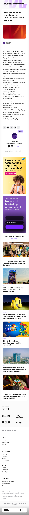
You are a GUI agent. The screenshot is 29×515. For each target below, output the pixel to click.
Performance (5, 460)
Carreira (4, 467)
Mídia (3, 463)
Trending (4, 454)
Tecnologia (5, 471)
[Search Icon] (20, 510)
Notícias (4, 440)
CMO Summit (5, 442)
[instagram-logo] (3, 430)
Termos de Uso (6, 483)
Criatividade (5, 469)
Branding (4, 458)
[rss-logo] (13, 430)
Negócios (4, 456)
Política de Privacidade (8, 481)
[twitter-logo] (5, 430)
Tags (3, 486)
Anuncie (4, 444)
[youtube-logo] (10, 430)
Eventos (4, 465)
